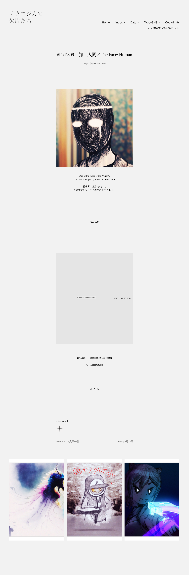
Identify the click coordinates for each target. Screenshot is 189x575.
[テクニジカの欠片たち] (25, 17)
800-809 (61, 441)
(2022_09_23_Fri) (122, 298)
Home (106, 22)
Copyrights (172, 22)
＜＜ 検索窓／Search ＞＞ (163, 28)
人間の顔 (74, 441)
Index (119, 22)
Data (133, 22)
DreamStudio (96, 364)
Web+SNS (150, 22)
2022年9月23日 (125, 441)
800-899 (101, 63)
